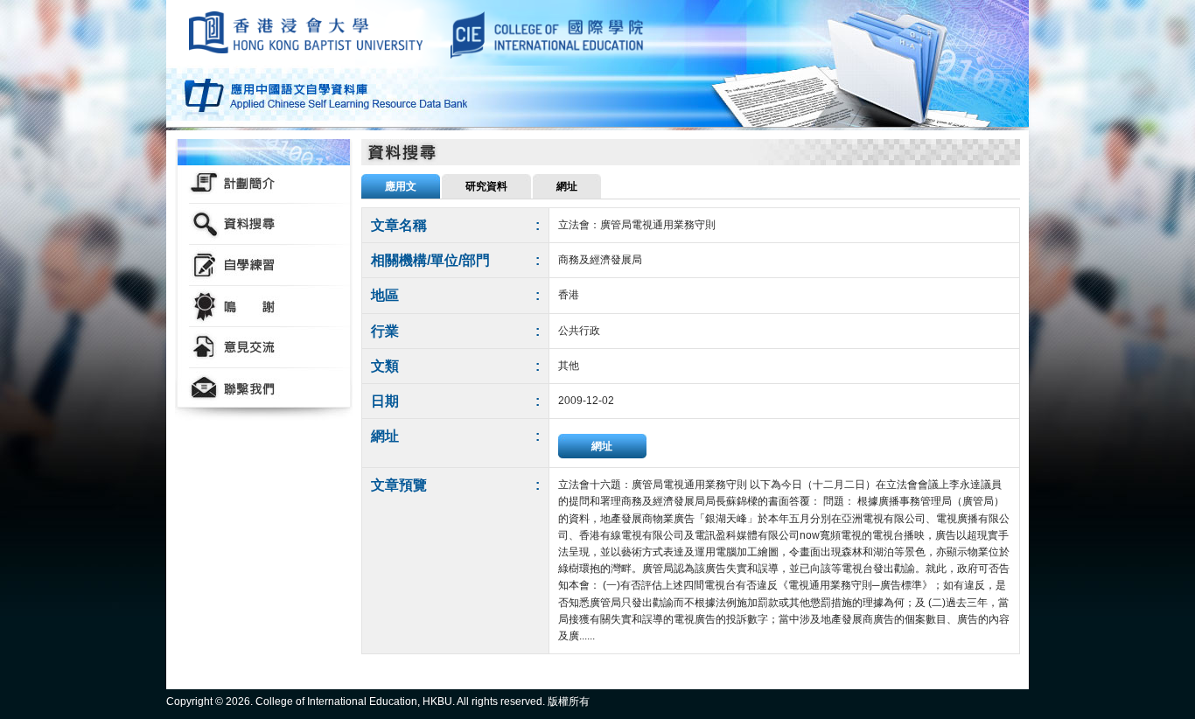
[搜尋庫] (264, 224)
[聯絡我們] (264, 389)
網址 (601, 446)
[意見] (264, 348)
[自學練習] (264, 265)
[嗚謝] (264, 307)
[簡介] (264, 183)
